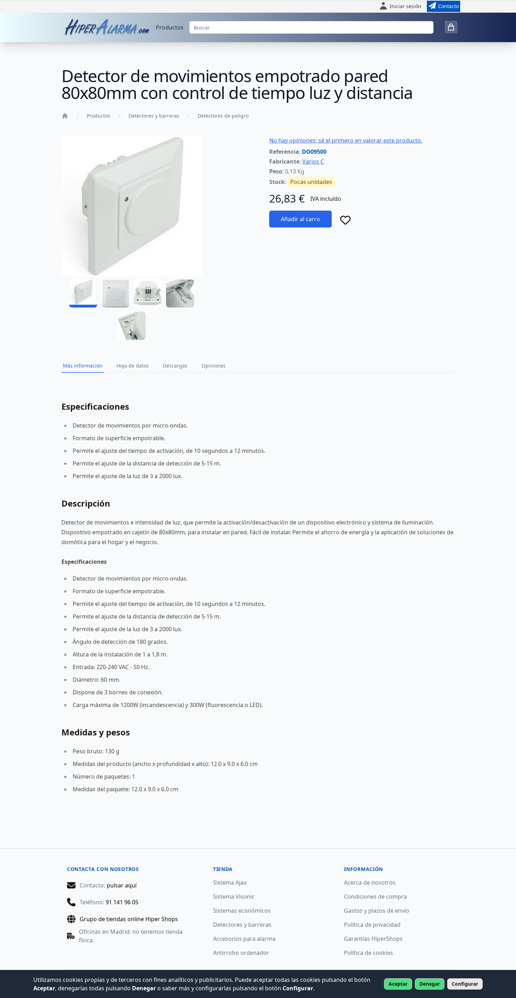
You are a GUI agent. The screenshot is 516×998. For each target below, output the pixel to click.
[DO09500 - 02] (115, 293)
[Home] (64, 115)
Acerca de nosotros (370, 882)
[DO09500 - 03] (148, 293)
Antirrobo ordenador (241, 953)
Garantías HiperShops (373, 939)
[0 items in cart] (451, 27)
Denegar (429, 983)
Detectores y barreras (153, 115)
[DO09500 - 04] (180, 293)
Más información (82, 365)
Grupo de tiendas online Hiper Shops (129, 919)
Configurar (465, 983)
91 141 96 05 (122, 902)
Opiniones (213, 365)
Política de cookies (368, 953)
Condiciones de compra (375, 896)
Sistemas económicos (242, 910)
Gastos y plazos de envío (376, 910)
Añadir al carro (300, 219)
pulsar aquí (122, 885)
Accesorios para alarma (244, 939)
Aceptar (398, 983)
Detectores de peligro (223, 115)
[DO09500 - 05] (132, 326)
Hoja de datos (133, 365)
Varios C (313, 161)
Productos (170, 27)
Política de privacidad (372, 924)
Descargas (175, 365)
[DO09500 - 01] (83, 293)
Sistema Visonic (233, 896)
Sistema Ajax (229, 882)
